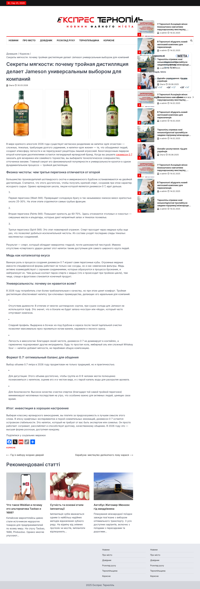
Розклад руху (66, 40)
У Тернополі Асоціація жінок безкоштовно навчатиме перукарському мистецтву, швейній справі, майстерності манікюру (173, 29)
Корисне (109, 40)
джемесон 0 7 (124, 154)
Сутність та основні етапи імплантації (66, 506)
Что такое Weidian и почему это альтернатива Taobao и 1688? (24, 508)
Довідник (46, 40)
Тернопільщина (89, 40)
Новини (13, 40)
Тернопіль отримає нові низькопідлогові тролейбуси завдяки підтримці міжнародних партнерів (174, 63)
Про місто (29, 40)
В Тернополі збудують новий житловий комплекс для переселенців (172, 44)
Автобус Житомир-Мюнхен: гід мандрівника (112, 506)
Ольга (11, 85)
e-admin (163, 33)
